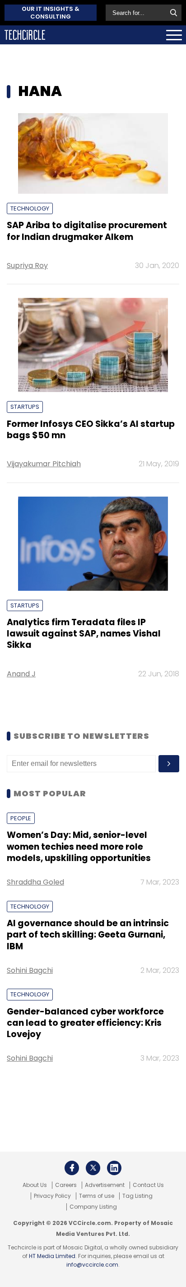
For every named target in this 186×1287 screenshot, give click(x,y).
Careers (66, 1185)
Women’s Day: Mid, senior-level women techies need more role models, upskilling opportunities (79, 846)
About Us (35, 1185)
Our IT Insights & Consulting (50, 13)
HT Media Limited (52, 1256)
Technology (29, 208)
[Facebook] (72, 1168)
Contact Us (148, 1185)
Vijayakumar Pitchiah (44, 464)
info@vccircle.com (92, 1264)
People (20, 818)
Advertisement (105, 1185)
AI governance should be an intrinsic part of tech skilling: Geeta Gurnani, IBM (88, 934)
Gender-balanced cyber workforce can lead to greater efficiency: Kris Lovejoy (85, 1023)
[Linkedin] (114, 1168)
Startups (24, 406)
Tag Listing (137, 1196)
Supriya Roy (27, 265)
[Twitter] (93, 1168)
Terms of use (96, 1196)
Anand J (21, 674)
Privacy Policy (52, 1196)
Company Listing (93, 1206)
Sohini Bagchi (30, 970)
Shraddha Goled (35, 882)
